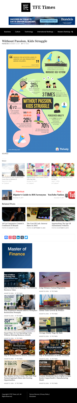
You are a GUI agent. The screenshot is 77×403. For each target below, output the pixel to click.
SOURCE (5, 154)
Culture (17, 32)
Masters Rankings (64, 32)
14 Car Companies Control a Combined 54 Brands (13, 225)
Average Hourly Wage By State (51, 333)
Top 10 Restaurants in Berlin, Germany (54, 356)
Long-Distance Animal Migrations (52, 288)
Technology (29, 32)
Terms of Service (34, 394)
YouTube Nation (56, 194)
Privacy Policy (44, 394)
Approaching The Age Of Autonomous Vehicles (61, 225)
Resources (8, 40)
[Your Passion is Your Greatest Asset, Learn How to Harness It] (13, 169)
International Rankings (45, 32)
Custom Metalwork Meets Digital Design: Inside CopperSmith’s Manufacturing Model (55, 378)
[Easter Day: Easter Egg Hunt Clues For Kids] (63, 169)
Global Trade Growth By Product (51, 311)
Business (7, 32)
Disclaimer (32, 396)
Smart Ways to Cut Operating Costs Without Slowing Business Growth (18, 334)
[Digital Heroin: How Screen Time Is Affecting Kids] (38, 169)
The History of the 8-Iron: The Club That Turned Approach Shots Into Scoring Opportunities (20, 378)
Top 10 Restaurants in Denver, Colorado (19, 356)
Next (60, 191)
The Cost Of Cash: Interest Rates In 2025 (37, 225)
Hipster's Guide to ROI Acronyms (29, 194)
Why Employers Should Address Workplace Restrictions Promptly (20, 312)
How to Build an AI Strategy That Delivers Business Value (20, 289)
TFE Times (26, 43)
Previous (18, 191)
